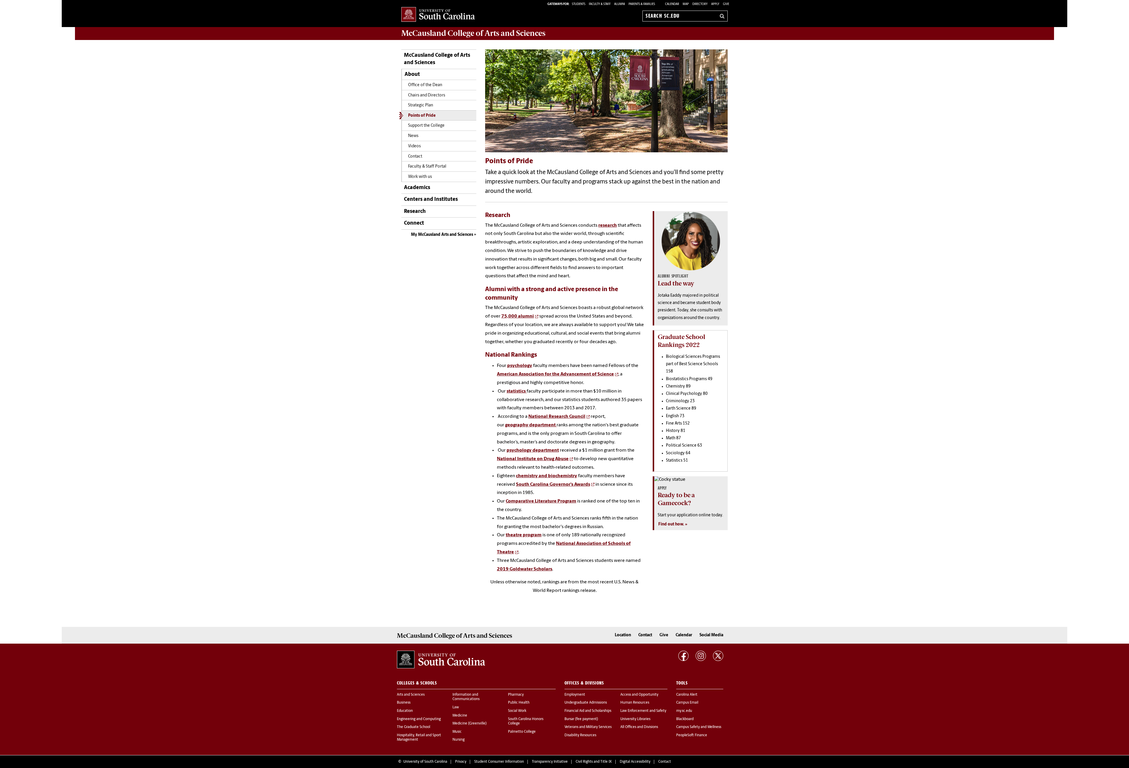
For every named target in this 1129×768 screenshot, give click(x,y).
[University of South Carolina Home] (438, 15)
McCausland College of (473, 33)
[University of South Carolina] (441, 659)
